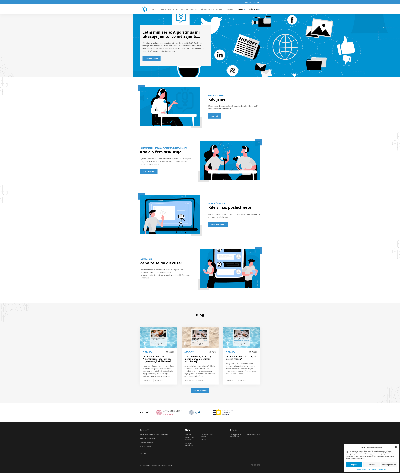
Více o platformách (218, 224)
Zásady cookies (361, 469)
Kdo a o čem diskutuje (169, 9)
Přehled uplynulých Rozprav (211, 9)
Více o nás (215, 116)
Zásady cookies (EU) (253, 434)
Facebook (247, 2)
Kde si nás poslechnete (189, 9)
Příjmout (354, 465)
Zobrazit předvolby (389, 465)
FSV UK (142, 453)
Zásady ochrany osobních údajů (376, 469)
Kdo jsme (154, 9)
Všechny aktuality (200, 390)
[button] (396, 447)
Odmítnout (371, 465)
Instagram (256, 2)
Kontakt (230, 9)
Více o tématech (148, 171)
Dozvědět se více (151, 58)
